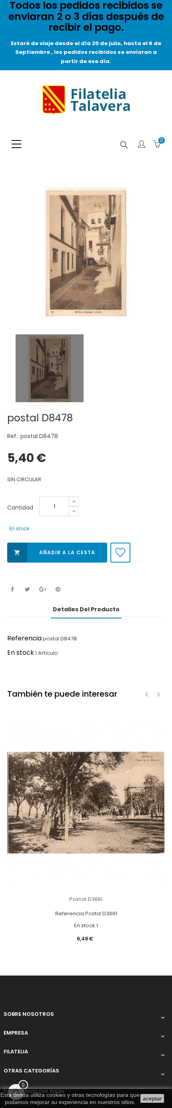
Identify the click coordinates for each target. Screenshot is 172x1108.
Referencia (24, 638)
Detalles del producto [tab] (86, 609)
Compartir (12, 589)
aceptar (152, 1098)
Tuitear (27, 589)
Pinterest (58, 589)
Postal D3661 (86, 899)
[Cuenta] (141, 145)
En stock (20, 652)
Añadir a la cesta (54, 552)
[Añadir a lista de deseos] (120, 553)
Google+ (43, 589)
